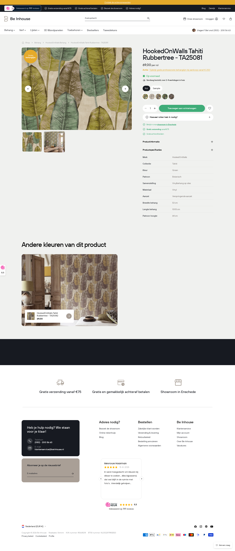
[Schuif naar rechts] (125, 89)
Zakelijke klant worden (149, 428)
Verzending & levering (148, 432)
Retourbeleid (144, 437)
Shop (27, 42)
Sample (156, 88)
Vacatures (181, 445)
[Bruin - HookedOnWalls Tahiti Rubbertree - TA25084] (171, 96)
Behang (37, 42)
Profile (51, 536)
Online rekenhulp (107, 432)
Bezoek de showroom (109, 428)
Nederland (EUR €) (34, 526)
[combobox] (117, 19)
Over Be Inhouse (185, 441)
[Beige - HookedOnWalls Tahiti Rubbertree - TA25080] (152, 96)
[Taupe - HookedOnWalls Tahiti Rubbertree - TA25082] (158, 96)
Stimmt (61, 532)
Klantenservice (184, 428)
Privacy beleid (27, 536)
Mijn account (183, 432)
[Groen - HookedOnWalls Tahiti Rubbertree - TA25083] (165, 96)
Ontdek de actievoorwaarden (117, 2)
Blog (101, 437)
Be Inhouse (42, 532)
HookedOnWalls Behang (56, 42)
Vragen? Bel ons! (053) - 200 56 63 (214, 30)
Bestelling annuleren (148, 441)
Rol (146, 88)
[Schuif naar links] (28, 89)
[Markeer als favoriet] (209, 108)
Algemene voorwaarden (149, 445)
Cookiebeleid (41, 536)
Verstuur (72, 473)
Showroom (182, 437)
